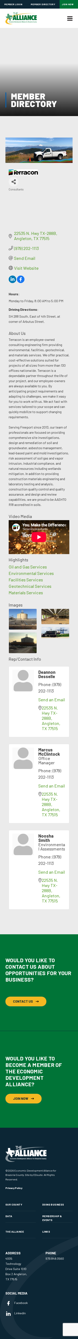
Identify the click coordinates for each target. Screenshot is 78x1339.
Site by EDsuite (34, 1174)
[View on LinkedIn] (12, 281)
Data (8, 1216)
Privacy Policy (13, 1187)
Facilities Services (26, 579)
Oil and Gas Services (28, 566)
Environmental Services (31, 573)
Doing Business (53, 1204)
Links (46, 1231)
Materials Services (26, 592)
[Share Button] (13, 182)
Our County (13, 1204)
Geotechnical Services (30, 586)
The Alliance (14, 1231)
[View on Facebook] (20, 281)
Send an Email (51, 699)
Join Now (68, 4)
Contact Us (23, 1001)
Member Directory (43, 4)
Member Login (13, 4)
